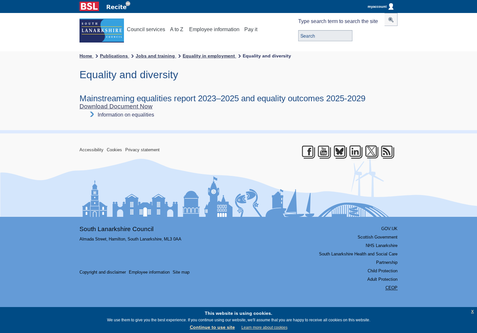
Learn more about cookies (264, 327)
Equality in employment (209, 55)
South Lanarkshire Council (116, 229)
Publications (114, 55)
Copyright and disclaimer (103, 272)
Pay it (250, 29)
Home (86, 55)
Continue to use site (212, 327)
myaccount (377, 6)
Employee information (214, 29)
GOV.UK (389, 228)
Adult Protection (382, 279)
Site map (181, 272)
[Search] (391, 19)
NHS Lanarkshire (382, 245)
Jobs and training (156, 55)
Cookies (114, 149)
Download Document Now (116, 106)
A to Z (176, 29)
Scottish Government (378, 237)
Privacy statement (142, 149)
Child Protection (383, 270)
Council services (146, 29)
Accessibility (92, 149)
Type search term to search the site (338, 21)
